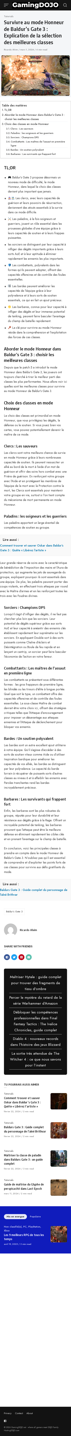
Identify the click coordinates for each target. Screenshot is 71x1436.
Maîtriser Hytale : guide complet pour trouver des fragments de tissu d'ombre (35, 982)
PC (25, 1226)
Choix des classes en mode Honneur (26, 124)
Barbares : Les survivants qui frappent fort (33, 154)
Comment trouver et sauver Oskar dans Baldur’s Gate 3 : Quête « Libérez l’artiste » (31, 547)
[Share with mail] (29, 957)
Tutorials (8, 16)
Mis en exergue (15, 1216)
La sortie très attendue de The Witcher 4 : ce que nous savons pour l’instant (35, 1059)
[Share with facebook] (7, 957)
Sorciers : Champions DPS (25, 137)
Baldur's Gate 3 (14, 911)
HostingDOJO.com (11, 1430)
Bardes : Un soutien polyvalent (27, 149)
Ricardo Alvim (11, 49)
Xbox (7, 1230)
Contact (19, 1413)
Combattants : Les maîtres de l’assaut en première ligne (38, 143)
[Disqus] (35, 1302)
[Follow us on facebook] (6, 1421)
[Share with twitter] (14, 957)
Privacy (8, 1413)
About (29, 1413)
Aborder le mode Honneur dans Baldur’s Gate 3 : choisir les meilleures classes (35, 117)
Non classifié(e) (13, 1226)
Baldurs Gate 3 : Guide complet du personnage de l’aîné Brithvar (33, 892)
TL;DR (8, 110)
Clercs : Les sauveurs (21, 128)
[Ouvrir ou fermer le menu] (6, 5)
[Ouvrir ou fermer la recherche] (65, 5)
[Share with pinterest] (21, 957)
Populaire (35, 1216)
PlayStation (34, 1226)
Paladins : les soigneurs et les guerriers (32, 133)
